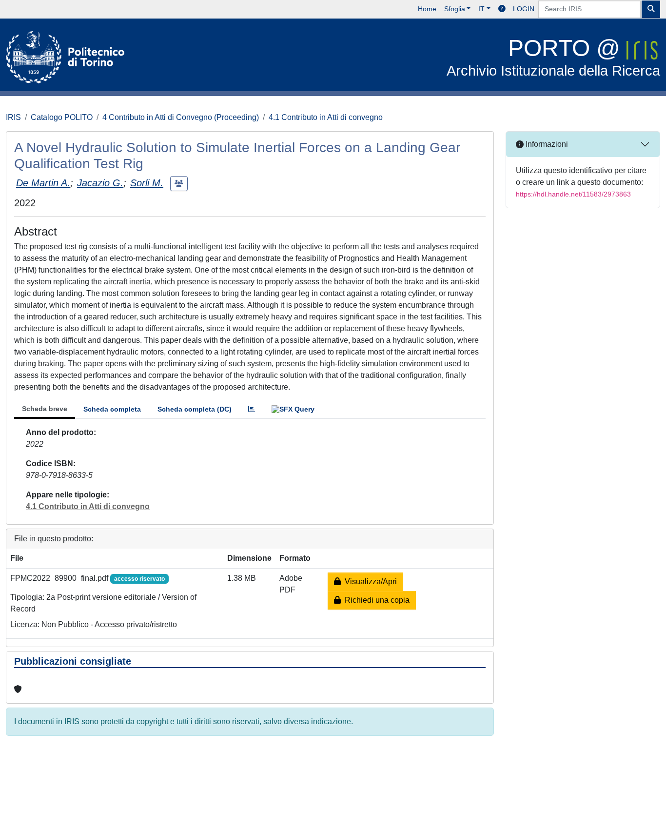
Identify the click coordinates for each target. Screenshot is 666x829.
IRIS (13, 117)
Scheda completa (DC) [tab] (194, 409)
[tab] (251, 409)
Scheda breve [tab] (44, 409)
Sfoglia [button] (454, 9)
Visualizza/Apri (369, 581)
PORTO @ (553, 57)
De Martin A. (43, 183)
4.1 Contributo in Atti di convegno (326, 117)
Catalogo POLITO (62, 117)
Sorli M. (146, 183)
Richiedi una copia (375, 600)
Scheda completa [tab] (112, 409)
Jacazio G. (100, 183)
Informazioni (546, 144)
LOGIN (523, 9)
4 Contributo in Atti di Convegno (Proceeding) (180, 117)
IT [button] (481, 9)
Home (427, 9)
